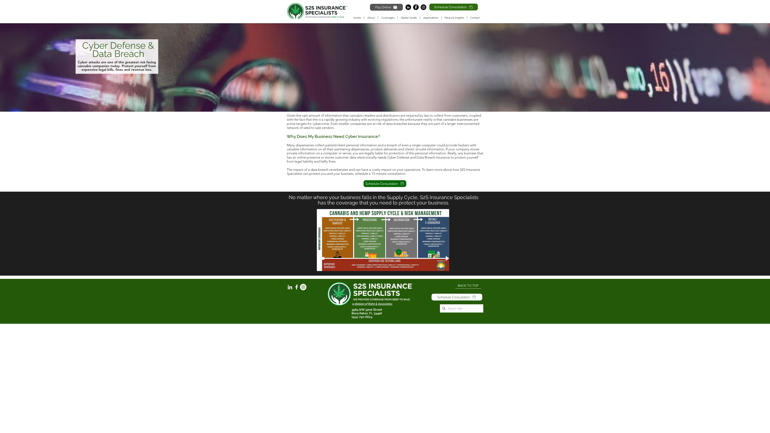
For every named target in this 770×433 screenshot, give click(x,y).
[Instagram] (423, 7)
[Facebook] (416, 7)
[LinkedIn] (408, 7)
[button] (387, 17)
